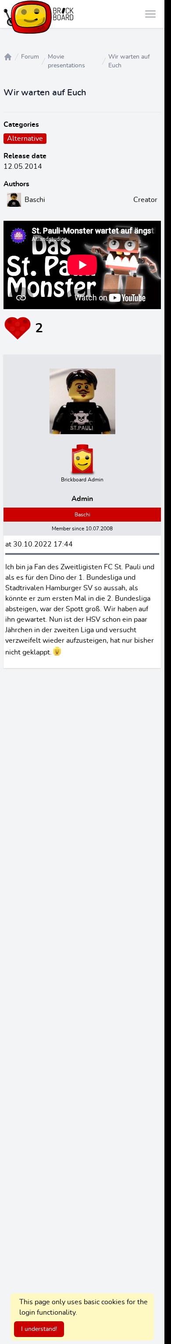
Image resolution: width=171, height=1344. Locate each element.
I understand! (39, 1329)
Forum (30, 57)
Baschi (82, 514)
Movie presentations (66, 61)
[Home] (8, 56)
